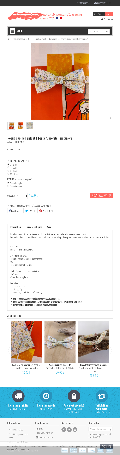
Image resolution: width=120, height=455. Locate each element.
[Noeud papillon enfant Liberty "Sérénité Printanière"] (11, 126)
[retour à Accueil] (8, 39)
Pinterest (47, 211)
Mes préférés (85, 3)
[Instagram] (75, 429)
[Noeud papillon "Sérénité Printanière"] (60, 342)
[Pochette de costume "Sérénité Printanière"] (26, 342)
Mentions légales (16, 429)
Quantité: (11, 196)
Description (15, 227)
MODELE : (20, 179)
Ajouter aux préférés (43, 205)
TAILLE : (19, 160)
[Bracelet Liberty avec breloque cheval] (93, 342)
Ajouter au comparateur (20, 205)
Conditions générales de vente (19, 436)
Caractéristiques (34, 227)
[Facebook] (63, 429)
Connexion (108, 19)
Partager (16, 211)
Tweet (31, 211)
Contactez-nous (46, 437)
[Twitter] (69, 429)
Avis (49, 227)
